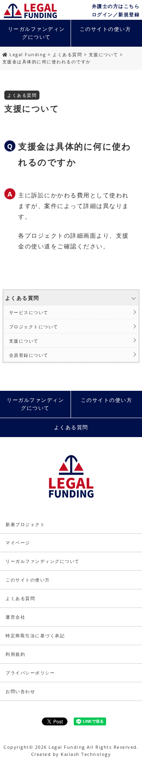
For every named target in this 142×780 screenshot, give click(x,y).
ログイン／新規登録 (116, 14)
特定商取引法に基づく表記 (35, 635)
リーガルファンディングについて (36, 33)
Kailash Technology (86, 754)
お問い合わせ (20, 691)
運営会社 (15, 617)
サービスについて (29, 312)
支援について (103, 54)
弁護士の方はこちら (116, 6)
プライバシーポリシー (30, 673)
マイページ (18, 542)
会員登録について (29, 355)
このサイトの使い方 (105, 29)
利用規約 (15, 654)
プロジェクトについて (33, 326)
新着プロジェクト (25, 524)
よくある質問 (67, 54)
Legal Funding (27, 54)
